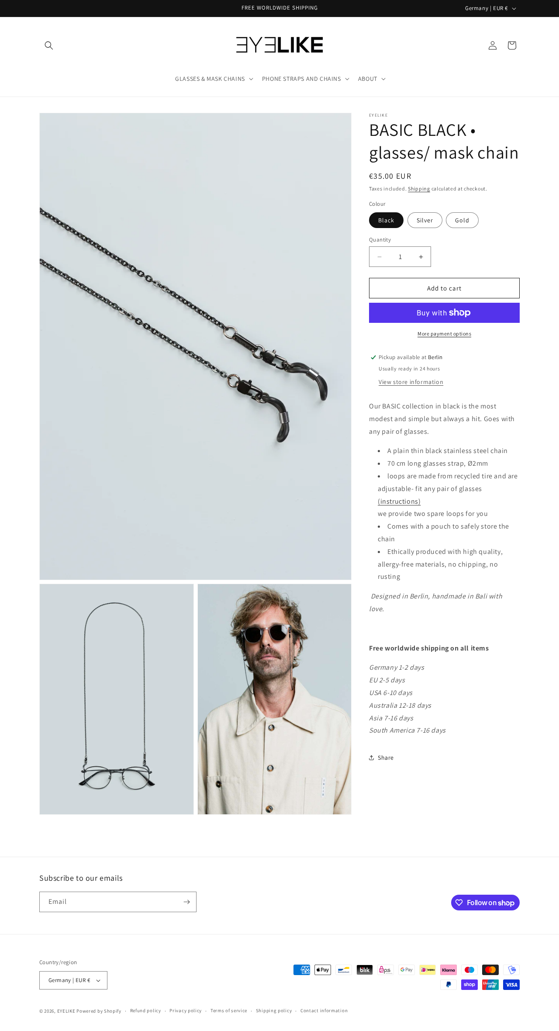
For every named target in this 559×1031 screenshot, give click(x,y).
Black (386, 220)
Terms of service (228, 1011)
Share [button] (386, 757)
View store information (411, 382)
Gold (462, 220)
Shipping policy (274, 1011)
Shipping (419, 188)
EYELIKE (66, 1011)
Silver (425, 220)
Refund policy (145, 1011)
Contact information (324, 1011)
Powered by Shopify (98, 1011)
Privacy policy (185, 1011)
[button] (49, 45)
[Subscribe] (186, 902)
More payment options (444, 333)
